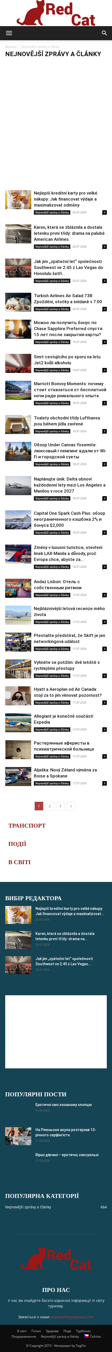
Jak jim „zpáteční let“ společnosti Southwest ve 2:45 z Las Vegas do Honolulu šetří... (68, 267)
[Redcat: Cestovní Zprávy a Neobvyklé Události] (56, 13)
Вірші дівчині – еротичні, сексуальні (66, 1155)
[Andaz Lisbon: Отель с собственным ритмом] (18, 588)
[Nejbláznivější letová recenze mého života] (18, 615)
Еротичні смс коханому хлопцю (63, 1105)
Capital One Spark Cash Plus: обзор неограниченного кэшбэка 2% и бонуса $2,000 (69, 519)
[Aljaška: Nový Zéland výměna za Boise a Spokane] (18, 776)
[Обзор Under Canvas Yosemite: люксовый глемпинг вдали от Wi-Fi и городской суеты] (18, 451)
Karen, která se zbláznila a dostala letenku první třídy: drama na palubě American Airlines (69, 233)
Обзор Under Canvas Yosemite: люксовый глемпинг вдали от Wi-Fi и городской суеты (70, 450)
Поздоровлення (23, 1336)
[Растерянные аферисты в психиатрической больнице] (18, 749)
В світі (22, 1331)
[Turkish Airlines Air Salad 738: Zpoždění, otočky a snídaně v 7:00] (18, 302)
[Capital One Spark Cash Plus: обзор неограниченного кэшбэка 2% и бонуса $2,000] (18, 519)
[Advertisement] (56, 131)
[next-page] (71, 806)
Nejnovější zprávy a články (25, 64)
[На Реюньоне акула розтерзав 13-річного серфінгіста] (18, 1136)
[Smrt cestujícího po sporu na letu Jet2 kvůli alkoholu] (18, 363)
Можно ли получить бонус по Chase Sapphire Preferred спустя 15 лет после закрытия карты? (68, 328)
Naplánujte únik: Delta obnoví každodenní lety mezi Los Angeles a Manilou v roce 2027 (69, 485)
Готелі (36, 1331)
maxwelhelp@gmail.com (72, 1316)
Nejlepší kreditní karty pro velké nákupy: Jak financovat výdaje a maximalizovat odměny (65, 199)
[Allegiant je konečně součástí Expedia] (18, 722)
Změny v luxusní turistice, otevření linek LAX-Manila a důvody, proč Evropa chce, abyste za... (68, 553)
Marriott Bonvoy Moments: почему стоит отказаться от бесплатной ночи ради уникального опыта (70, 389)
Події (67, 1331)
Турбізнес (83, 1331)
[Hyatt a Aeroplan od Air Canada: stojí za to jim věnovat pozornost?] (18, 695)
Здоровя (52, 1331)
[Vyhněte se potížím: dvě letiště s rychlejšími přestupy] (18, 668)
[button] (9, 33)
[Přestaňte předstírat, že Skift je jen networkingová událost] (18, 642)
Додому (11, 46)
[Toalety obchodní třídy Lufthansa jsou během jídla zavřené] (18, 424)
